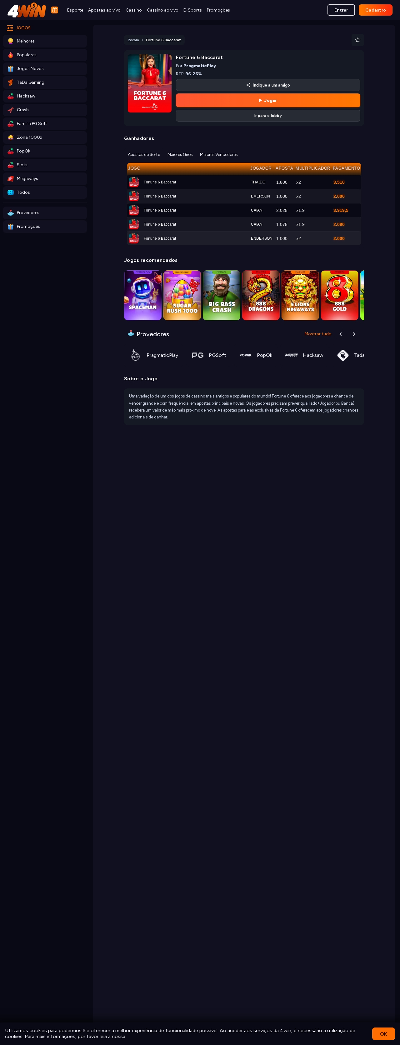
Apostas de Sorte (144, 154)
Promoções (218, 10)
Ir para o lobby (268, 115)
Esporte (75, 10)
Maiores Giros (180, 154)
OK (383, 1034)
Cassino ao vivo (162, 10)
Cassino (134, 10)
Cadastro (375, 10)
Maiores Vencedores (219, 154)
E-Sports (192, 10)
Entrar (341, 10)
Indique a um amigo (271, 85)
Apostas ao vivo (104, 10)
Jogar (270, 100)
